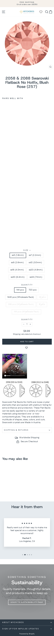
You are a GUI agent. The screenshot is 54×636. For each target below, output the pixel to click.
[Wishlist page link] (42, 11)
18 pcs (42, 304)
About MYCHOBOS (13, 622)
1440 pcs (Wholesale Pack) (20, 297)
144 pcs (20, 289)
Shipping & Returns (16, 430)
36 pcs (42, 297)
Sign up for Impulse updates (20, 629)
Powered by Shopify (26, 634)
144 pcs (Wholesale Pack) (26, 311)
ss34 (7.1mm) (36, 277)
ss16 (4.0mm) (17, 269)
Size (27, 250)
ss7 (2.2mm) (35, 255)
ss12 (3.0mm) (35, 262)
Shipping (16, 334)
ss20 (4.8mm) (36, 269)
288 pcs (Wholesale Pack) (21, 304)
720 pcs (33, 289)
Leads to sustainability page (27, 602)
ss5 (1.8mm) (18, 255)
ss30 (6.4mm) (18, 277)
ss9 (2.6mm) (17, 262)
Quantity (27, 285)
